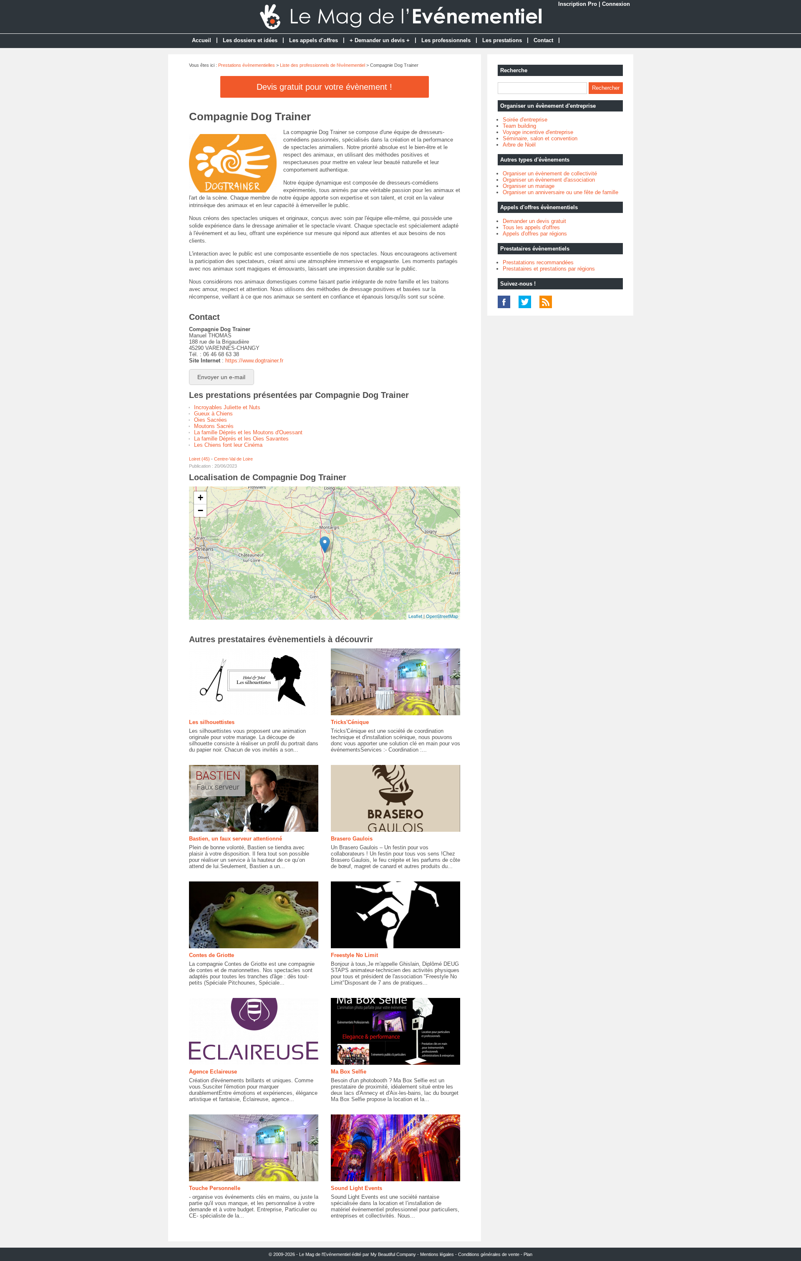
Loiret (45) (199, 458)
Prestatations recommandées (538, 262)
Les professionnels (446, 40)
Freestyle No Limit (354, 955)
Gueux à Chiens (213, 413)
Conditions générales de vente (488, 1254)
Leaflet (415, 616)
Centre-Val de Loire (233, 458)
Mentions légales (437, 1254)
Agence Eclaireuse (213, 1072)
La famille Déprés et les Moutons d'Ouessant (248, 432)
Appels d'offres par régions (535, 233)
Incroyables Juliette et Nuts (227, 407)
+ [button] (200, 497)
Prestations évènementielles (246, 65)
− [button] (200, 510)
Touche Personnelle (214, 1188)
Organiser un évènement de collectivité (550, 173)
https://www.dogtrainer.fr (254, 360)
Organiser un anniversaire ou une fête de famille (560, 192)
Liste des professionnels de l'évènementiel (322, 65)
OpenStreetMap (442, 616)
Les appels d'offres (313, 40)
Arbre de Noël (519, 145)
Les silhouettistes (211, 722)
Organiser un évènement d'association (549, 180)
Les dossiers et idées (250, 40)
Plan (528, 1254)
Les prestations (502, 40)
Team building (519, 126)
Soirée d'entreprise (525, 119)
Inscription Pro (577, 4)
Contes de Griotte (211, 955)
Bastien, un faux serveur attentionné (235, 839)
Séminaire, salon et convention (540, 138)
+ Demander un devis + (380, 40)
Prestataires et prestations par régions (549, 269)
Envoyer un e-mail (221, 377)
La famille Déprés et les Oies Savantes (241, 439)
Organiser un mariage (528, 186)
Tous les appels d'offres (531, 227)
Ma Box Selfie (348, 1072)
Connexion (616, 4)
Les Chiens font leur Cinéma (228, 445)
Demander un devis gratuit (534, 221)
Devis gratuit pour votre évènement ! (324, 86)
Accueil (201, 40)
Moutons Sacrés (214, 426)
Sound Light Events (356, 1188)
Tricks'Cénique (350, 722)
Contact (543, 40)
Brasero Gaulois (352, 839)
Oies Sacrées (210, 420)
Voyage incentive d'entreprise (538, 132)
